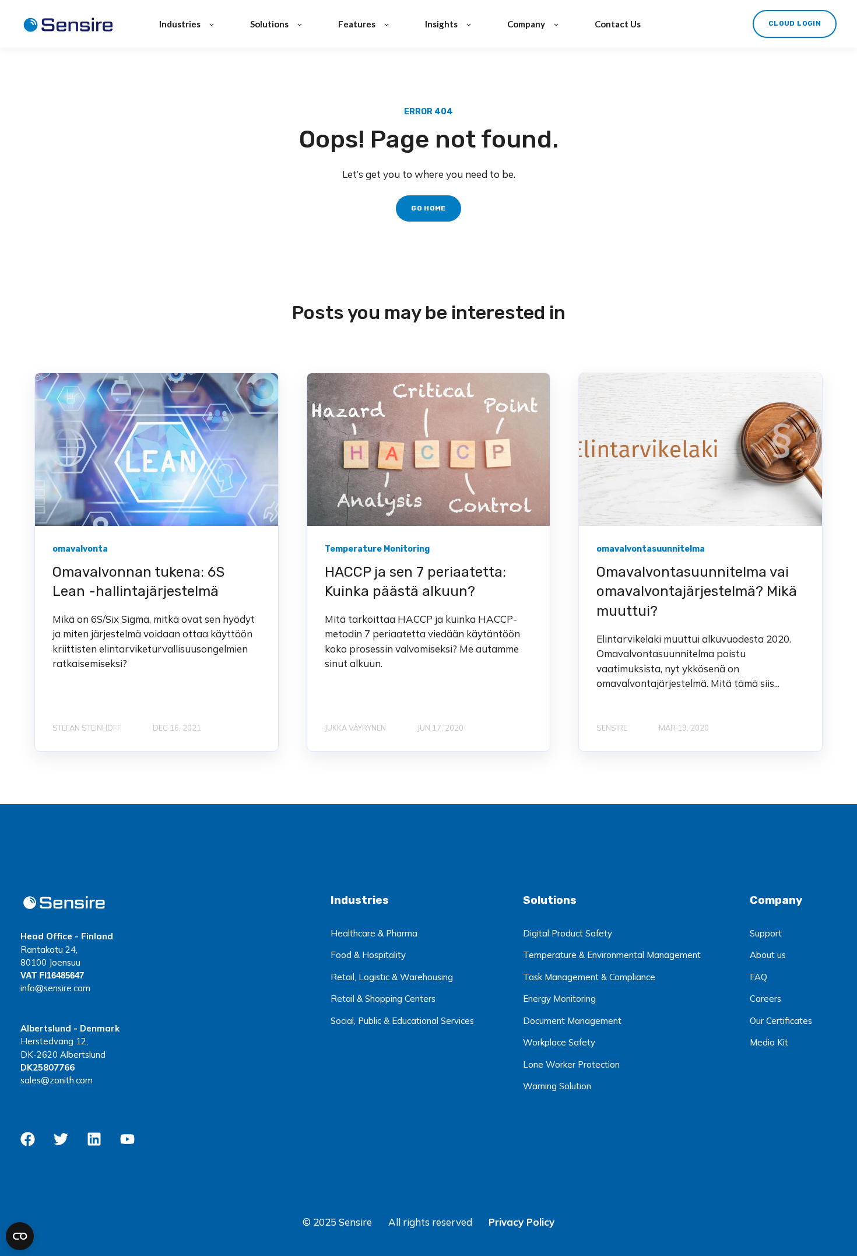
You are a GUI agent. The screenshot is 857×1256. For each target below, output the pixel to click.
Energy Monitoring (559, 999)
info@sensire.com (55, 988)
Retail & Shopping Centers (383, 999)
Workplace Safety (559, 1042)
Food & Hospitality (368, 955)
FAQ (758, 977)
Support (766, 933)
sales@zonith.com (56, 1080)
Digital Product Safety (567, 933)
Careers (765, 999)
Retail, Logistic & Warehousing (392, 977)
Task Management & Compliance (589, 977)
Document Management (572, 1021)
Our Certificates (781, 1021)
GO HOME (428, 208)
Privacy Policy (521, 1222)
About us (768, 955)
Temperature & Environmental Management (612, 955)
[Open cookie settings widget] (20, 1236)
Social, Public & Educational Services (402, 1021)
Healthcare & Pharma (374, 933)
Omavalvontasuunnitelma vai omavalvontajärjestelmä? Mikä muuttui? (696, 591)
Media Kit (769, 1042)
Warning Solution (557, 1086)
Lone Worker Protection (571, 1064)
